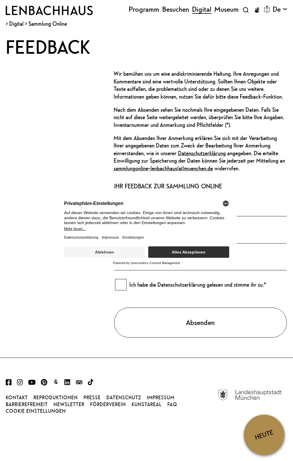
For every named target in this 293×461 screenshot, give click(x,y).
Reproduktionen (55, 397)
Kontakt (17, 397)
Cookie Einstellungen (36, 411)
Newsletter (69, 404)
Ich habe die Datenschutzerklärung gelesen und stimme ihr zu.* (197, 284)
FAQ (172, 404)
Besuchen (175, 9)
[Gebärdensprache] (257, 10)
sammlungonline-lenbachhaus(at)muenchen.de (163, 168)
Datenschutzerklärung (202, 153)
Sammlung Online (47, 23)
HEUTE (264, 434)
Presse (92, 397)
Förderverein (108, 404)
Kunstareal (147, 404)
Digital (16, 24)
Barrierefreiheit (27, 404)
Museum (226, 9)
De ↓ (280, 9)
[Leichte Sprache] (267, 9)
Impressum (161, 397)
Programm (144, 9)
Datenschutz (123, 397)
